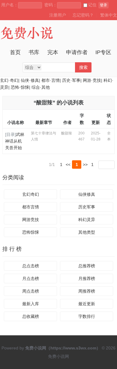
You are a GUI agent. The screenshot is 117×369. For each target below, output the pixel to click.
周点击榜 (30, 291)
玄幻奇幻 (30, 194)
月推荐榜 (86, 278)
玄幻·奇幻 (9, 80)
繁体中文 (108, 15)
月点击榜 (30, 278)
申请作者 (77, 52)
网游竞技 (30, 219)
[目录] (10, 134)
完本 (52, 52)
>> (85, 164)
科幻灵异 (86, 219)
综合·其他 (41, 87)
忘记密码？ (83, 15)
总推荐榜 (86, 265)
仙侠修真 (86, 194)
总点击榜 (30, 265)
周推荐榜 (86, 291)
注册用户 (57, 15)
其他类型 (86, 232)
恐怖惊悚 (30, 232)
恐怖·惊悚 (20, 87)
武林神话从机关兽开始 (14, 141)
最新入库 (30, 303)
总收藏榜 (30, 316)
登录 (103, 5)
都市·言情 (50, 80)
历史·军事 (71, 80)
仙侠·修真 (30, 80)
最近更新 (86, 303)
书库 (33, 52)
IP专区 (103, 52)
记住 (92, 4)
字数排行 (86, 316)
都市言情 (30, 206)
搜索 (83, 67)
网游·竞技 (92, 80)
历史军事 (86, 206)
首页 (15, 52)
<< (68, 164)
